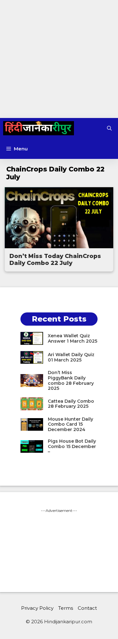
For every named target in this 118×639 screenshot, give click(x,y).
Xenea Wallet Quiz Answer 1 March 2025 (72, 338)
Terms (65, 608)
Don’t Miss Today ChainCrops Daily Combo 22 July (55, 259)
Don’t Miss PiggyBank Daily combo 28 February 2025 (71, 380)
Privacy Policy (37, 608)
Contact (87, 608)
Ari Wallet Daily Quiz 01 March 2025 (71, 357)
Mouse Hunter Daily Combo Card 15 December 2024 (70, 424)
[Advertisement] (59, 59)
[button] (109, 128)
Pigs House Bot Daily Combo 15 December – (72, 446)
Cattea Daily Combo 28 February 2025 (71, 403)
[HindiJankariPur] (38, 128)
